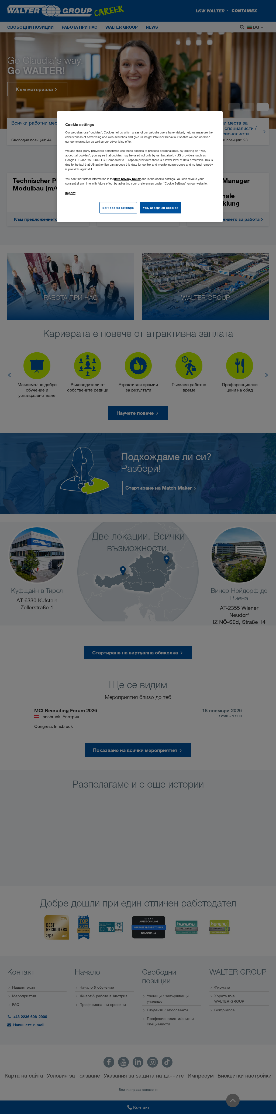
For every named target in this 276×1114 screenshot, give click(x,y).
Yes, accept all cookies (160, 208)
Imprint (70, 193)
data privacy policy (127, 179)
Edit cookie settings (118, 208)
